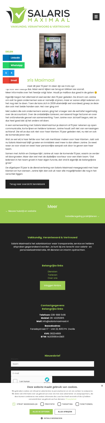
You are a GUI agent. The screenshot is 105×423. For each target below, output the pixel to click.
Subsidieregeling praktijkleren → (82, 216)
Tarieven (52, 274)
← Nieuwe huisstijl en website (20, 211)
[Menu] (96, 16)
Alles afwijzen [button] (65, 412)
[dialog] (52, 403)
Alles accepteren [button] (41, 412)
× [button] (102, 386)
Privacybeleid (71, 399)
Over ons (52, 278)
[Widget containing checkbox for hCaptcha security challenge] (31, 381)
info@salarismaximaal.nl (55, 321)
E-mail (15, 368)
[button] (52, 418)
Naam (14, 359)
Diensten (52, 271)
